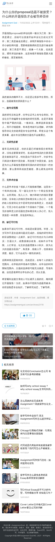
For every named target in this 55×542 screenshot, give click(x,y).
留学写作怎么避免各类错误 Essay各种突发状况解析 (33, 476)
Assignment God (9, 23)
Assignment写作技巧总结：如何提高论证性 (35, 461)
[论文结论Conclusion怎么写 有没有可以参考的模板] (10, 375)
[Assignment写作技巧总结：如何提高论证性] (10, 463)
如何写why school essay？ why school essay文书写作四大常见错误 (36, 388)
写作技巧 (46, 23)
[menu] (51, 3)
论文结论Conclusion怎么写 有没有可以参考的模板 (35, 373)
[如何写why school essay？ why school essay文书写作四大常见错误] (10, 389)
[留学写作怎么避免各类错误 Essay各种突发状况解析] (10, 478)
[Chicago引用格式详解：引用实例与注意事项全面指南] (10, 434)
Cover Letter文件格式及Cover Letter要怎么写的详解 (36, 506)
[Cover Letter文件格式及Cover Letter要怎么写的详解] (10, 508)
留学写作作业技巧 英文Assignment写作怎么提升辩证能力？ (35, 417)
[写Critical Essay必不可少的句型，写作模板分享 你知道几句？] (10, 493)
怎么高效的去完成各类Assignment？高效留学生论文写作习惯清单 (35, 402)
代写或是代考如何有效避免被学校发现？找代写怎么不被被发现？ (36, 447)
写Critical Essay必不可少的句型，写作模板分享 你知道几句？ (36, 491)
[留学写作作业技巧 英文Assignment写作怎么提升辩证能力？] (10, 419)
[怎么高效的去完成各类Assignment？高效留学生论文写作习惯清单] (10, 404)
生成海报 (10, 326)
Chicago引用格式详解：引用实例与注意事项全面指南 (36, 432)
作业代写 (15, 530)
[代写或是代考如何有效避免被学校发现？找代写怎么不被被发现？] (10, 449)
